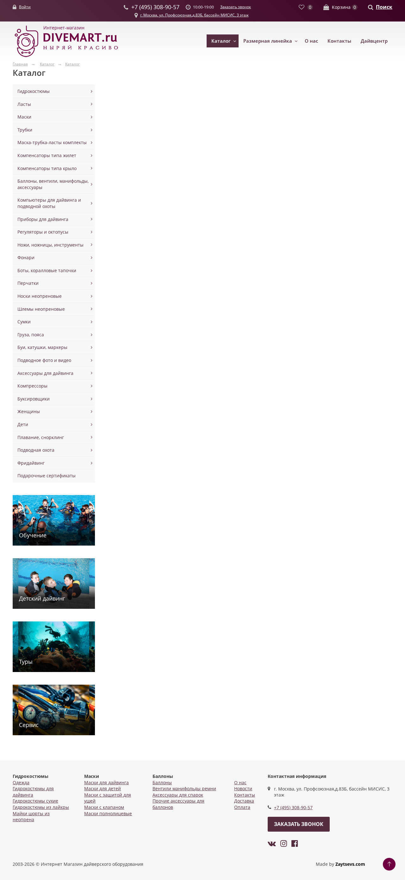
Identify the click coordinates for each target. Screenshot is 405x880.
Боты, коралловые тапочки (46, 270)
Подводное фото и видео (44, 360)
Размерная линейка (267, 41)
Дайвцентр (374, 41)
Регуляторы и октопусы (42, 232)
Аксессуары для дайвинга (45, 373)
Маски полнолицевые (108, 813)
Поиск (384, 6)
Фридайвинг (31, 463)
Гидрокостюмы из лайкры (41, 807)
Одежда (21, 782)
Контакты (339, 41)
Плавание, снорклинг (40, 437)
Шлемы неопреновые (41, 309)
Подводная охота (35, 450)
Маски (24, 117)
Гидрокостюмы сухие (35, 801)
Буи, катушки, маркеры (42, 347)
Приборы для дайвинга (42, 219)
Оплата (242, 807)
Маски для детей (102, 788)
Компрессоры (32, 386)
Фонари (25, 257)
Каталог (221, 41)
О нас (311, 41)
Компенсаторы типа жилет (46, 155)
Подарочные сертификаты (46, 476)
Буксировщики (33, 399)
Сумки (24, 322)
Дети (22, 424)
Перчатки (28, 283)
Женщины (28, 411)
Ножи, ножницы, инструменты (50, 245)
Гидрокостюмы (33, 91)
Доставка (244, 801)
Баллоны (162, 782)
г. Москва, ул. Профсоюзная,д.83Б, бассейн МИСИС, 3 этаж (194, 15)
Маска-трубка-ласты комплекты (52, 142)
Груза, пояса (30, 335)
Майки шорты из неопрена (31, 816)
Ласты (24, 104)
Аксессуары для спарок (178, 795)
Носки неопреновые (39, 296)
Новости (243, 788)
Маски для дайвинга (106, 782)
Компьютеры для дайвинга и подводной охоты (49, 203)
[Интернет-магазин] (66, 57)
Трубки (24, 130)
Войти (25, 6)
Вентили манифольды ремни (184, 788)
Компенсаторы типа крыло (47, 168)
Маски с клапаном (104, 807)
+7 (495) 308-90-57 (293, 807)
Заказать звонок (235, 6)
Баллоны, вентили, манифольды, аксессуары (53, 184)
